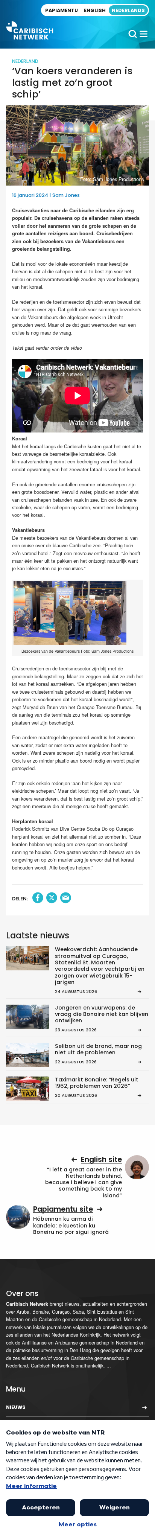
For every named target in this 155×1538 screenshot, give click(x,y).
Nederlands (128, 10)
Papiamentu (61, 10)
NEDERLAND (25, 61)
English (95, 10)
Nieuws (16, 1407)
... (108, 1365)
